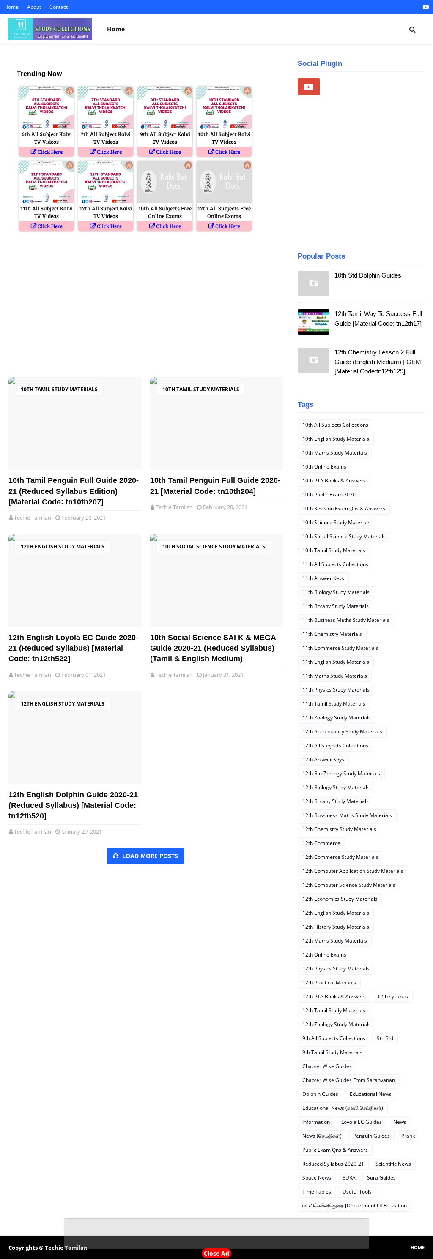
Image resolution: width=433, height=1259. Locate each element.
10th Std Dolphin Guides (367, 275)
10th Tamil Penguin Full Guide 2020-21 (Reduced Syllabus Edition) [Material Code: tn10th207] (73, 491)
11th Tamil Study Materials (333, 703)
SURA (349, 1177)
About (34, 7)
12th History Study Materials (335, 926)
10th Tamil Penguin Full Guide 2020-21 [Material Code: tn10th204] (215, 485)
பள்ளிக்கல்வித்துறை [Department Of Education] (355, 1205)
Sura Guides (381, 1177)
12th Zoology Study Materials (336, 1024)
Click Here (50, 151)
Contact (58, 7)
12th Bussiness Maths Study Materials (347, 815)
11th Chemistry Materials (332, 634)
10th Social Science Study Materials (213, 546)
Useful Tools (357, 1191)
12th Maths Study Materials (334, 940)
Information (316, 1121)
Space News (316, 1177)
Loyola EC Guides (361, 1121)
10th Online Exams (324, 466)
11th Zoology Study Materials (336, 717)
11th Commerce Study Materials (340, 647)
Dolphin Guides (320, 1094)
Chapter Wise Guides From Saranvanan (348, 1080)
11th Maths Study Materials (334, 675)
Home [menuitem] (116, 29)
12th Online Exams (324, 954)
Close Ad (216, 1253)
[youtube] (425, 7)
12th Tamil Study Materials (333, 1010)
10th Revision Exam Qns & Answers (343, 508)
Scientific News (393, 1163)
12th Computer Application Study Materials (352, 871)
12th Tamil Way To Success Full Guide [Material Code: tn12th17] (378, 318)
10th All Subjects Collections (335, 424)
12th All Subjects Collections (335, 745)
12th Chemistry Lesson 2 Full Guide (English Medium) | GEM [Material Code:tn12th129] (377, 362)
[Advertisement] (145, 305)
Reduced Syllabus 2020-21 (333, 1163)
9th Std (385, 1038)
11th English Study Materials (335, 661)
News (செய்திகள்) (322, 1135)
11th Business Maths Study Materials (345, 620)
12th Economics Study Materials (340, 898)
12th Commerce (321, 843)
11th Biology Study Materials (336, 592)
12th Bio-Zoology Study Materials (341, 773)
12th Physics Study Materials (336, 968)
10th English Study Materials (335, 438)
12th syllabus (392, 996)
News (399, 1121)
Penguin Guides (371, 1135)
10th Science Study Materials (336, 522)
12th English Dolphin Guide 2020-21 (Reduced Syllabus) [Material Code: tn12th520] (73, 805)
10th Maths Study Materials (334, 452)
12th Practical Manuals (329, 982)
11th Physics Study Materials (336, 689)
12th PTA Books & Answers (334, 996)
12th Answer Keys (323, 759)
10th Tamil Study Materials (59, 389)
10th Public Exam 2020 (329, 494)
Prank (408, 1135)
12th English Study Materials (62, 546)
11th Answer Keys (323, 578)
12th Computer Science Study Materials (348, 884)
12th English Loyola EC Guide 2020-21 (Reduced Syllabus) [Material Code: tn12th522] (73, 648)
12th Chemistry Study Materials (339, 829)
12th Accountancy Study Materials (342, 731)
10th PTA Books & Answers (334, 480)
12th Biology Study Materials (336, 787)
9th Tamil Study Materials (332, 1052)
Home (11, 7)
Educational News (371, 1094)
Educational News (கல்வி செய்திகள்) (342, 1108)
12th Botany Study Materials (335, 801)
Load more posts (149, 856)
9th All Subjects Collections (333, 1038)
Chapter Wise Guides (327, 1066)
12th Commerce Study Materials (340, 857)
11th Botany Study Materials (335, 606)
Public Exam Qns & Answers (335, 1149)
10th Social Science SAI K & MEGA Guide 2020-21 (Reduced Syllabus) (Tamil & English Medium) (213, 648)
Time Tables (316, 1191)
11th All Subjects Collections (335, 564)
